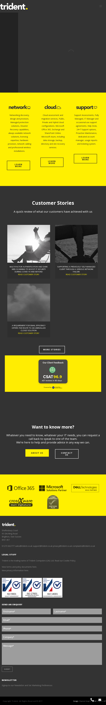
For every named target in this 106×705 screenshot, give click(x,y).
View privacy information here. (15, 570)
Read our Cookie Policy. (65, 560)
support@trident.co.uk (42, 546)
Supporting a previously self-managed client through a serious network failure (76, 269)
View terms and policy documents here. (19, 567)
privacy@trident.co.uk (62, 546)
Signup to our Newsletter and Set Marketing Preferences (27, 685)
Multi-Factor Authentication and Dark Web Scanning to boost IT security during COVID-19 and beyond (29, 269)
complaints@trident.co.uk (83, 546)
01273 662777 (8, 546)
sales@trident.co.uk (23, 546)
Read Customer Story (28, 274)
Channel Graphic (85, 701)
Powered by (47, 387)
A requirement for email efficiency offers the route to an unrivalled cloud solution (29, 328)
